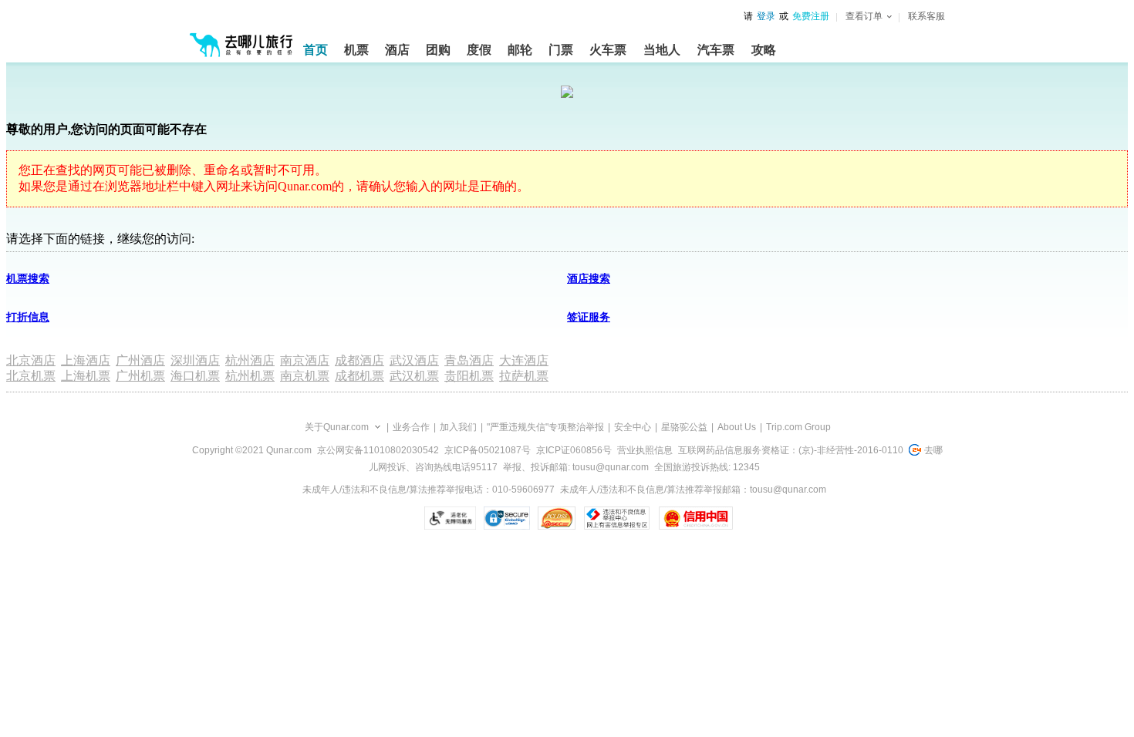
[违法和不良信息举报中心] (616, 518)
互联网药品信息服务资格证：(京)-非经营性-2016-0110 (790, 450)
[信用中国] (695, 518)
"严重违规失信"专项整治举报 (545, 427)
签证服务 (588, 317)
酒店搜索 (588, 278)
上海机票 (85, 375)
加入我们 (458, 427)
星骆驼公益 (684, 427)
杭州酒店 (250, 360)
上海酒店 (85, 360)
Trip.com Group (798, 427)
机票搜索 (27, 278)
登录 (766, 16)
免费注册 (810, 16)
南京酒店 (304, 360)
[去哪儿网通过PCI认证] (556, 518)
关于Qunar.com (337, 427)
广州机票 (140, 375)
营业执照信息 (645, 450)
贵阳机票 (469, 375)
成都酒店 (359, 360)
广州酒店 (140, 360)
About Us (736, 427)
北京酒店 (31, 360)
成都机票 (359, 375)
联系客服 (926, 16)
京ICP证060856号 (574, 450)
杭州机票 (250, 375)
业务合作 (411, 427)
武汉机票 (414, 375)
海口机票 (195, 375)
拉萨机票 (523, 375)
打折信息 (27, 317)
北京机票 (31, 375)
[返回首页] (241, 38)
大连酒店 (523, 360)
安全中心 (632, 427)
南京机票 (304, 375)
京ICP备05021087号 (487, 450)
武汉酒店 (414, 360)
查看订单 (864, 16)
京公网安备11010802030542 (378, 450)
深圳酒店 (195, 360)
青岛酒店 (469, 360)
